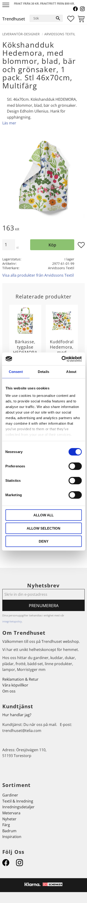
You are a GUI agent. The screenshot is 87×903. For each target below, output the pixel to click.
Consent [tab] (16, 372)
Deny (43, 541)
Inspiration (11, 836)
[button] (6, 5)
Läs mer (9, 123)
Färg (6, 824)
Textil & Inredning (17, 801)
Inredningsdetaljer (18, 806)
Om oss (9, 691)
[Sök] (58, 18)
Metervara (11, 813)
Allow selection (43, 528)
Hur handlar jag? (16, 714)
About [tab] (71, 372)
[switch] (75, 466)
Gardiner (10, 795)
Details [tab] (43, 372)
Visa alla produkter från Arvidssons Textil (38, 275)
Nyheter (9, 819)
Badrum (9, 830)
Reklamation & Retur (20, 679)
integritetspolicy (12, 621)
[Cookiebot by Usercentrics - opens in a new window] (62, 359)
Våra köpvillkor (15, 685)
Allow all (43, 515)
